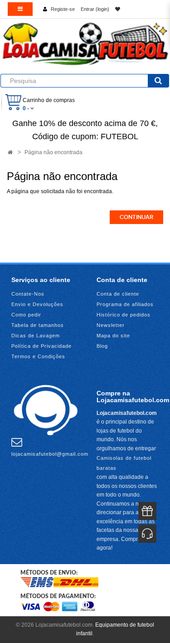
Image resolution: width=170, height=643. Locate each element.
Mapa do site (113, 335)
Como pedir (26, 314)
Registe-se (63, 9)
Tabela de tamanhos (37, 325)
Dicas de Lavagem (35, 335)
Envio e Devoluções (37, 304)
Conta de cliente (118, 294)
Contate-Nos (27, 294)
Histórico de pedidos (124, 314)
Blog (102, 346)
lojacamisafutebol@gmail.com (49, 454)
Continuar (136, 217)
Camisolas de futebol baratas (124, 463)
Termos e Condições (38, 356)
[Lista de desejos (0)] (117, 9)
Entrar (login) (95, 9)
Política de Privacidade (41, 346)
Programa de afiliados (125, 304)
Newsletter (111, 325)
